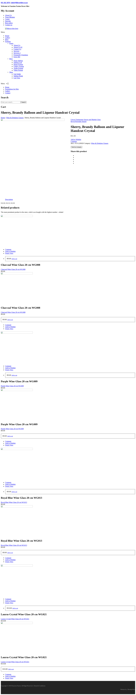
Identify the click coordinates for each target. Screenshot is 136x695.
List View (17, 78)
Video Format (18, 70)
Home (7, 36)
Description (9, 199)
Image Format (18, 64)
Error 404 (17, 57)
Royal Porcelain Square (78, 121)
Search (23, 102)
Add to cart (14, 259)
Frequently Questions (21, 55)
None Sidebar (18, 61)
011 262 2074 (5, 3)
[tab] (9, 199)
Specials (8, 21)
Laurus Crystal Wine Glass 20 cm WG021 (15, 619)
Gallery (7, 38)
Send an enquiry (76, 147)
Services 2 (17, 53)
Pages (11, 43)
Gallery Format (19, 66)
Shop (11, 72)
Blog (6, 39)
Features (8, 41)
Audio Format (18, 68)
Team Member (10, 17)
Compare (74, 141)
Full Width (17, 74)
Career (7, 19)
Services (16, 51)
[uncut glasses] (33, 120)
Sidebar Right (18, 76)
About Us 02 (18, 47)
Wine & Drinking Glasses (14, 118)
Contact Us (17, 49)
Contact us (8, 25)
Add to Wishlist (76, 139)
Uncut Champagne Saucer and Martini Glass (86, 119)
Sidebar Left (18, 62)
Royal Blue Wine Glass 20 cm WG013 (14, 502)
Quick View (9, 253)
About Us (8, 15)
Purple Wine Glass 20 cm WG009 (12, 386)
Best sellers (9, 23)
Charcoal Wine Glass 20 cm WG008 (13, 269)
